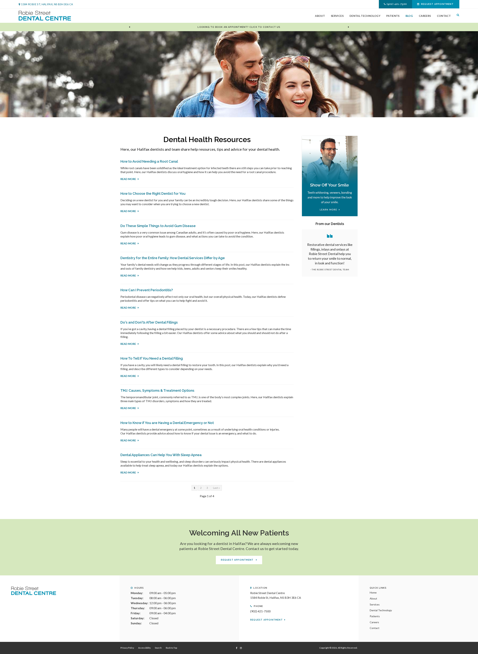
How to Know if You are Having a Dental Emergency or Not (167, 423)
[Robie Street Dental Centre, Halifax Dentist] (33, 590)
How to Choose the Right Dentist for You (152, 193)
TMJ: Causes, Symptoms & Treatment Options (157, 390)
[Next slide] (348, 27)
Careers (425, 15)
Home (373, 592)
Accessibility (144, 647)
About (320, 15)
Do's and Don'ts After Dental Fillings (149, 322)
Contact (444, 15)
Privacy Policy (127, 647)
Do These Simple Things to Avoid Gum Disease (158, 226)
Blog (409, 15)
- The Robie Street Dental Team (329, 269)
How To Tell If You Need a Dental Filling (151, 358)
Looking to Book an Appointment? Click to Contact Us (239, 27)
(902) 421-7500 (397, 4)
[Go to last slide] (129, 27)
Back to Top (171, 647)
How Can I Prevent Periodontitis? (146, 290)
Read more (128, 179)
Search (456, 15)
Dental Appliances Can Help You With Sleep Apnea (161, 455)
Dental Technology (365, 15)
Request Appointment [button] (437, 4)
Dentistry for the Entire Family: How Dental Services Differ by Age (172, 258)
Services (337, 15)
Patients (393, 15)
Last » (216, 487)
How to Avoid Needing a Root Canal (149, 161)
